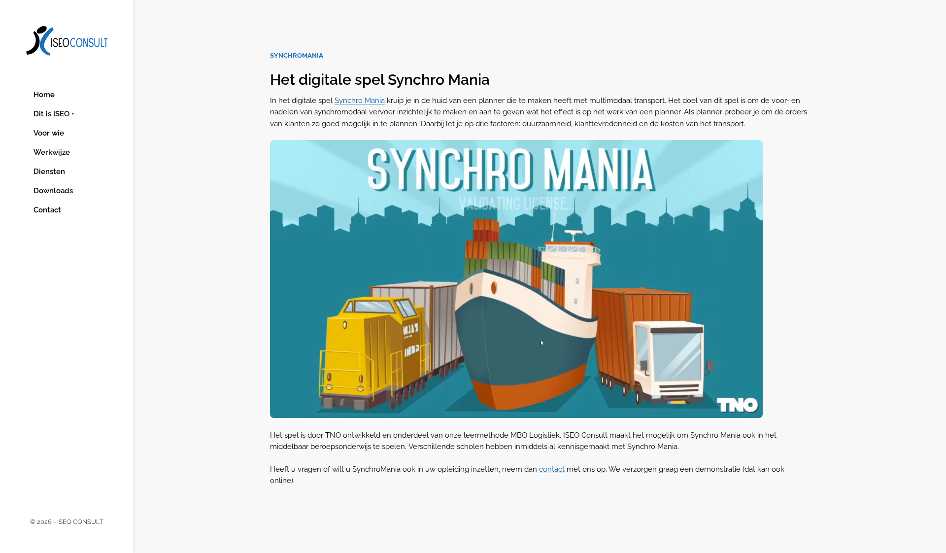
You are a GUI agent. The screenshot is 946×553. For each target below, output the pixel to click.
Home (44, 94)
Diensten (49, 171)
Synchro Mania (360, 100)
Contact (47, 210)
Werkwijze (52, 152)
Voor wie (49, 133)
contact (552, 469)
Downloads (53, 190)
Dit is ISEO (51, 113)
